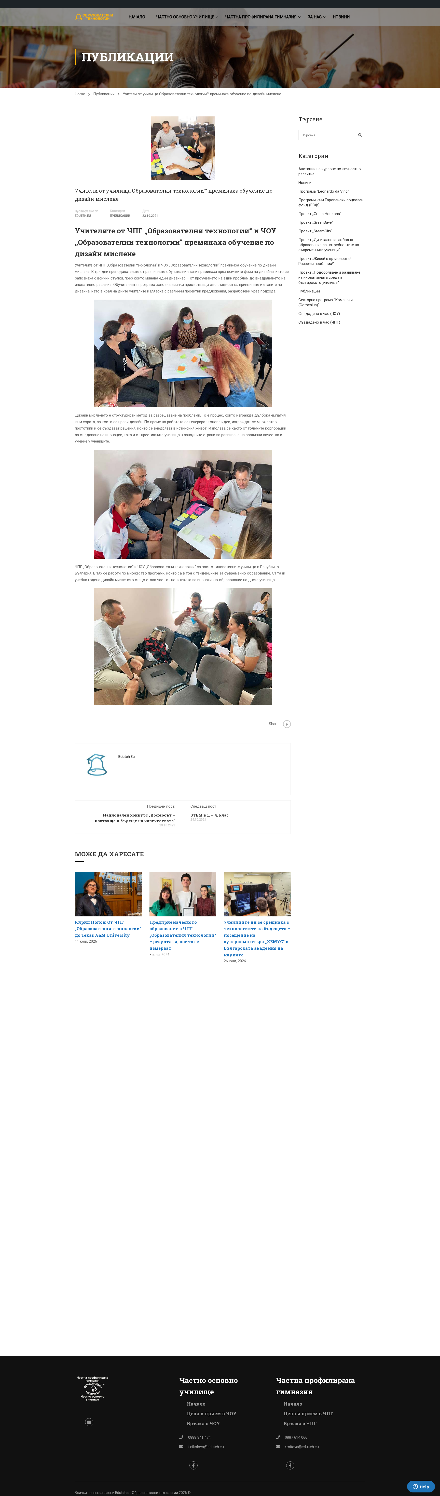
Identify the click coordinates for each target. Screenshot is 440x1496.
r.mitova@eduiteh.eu (302, 1447)
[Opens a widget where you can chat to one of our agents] (421, 1487)
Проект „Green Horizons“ (319, 213)
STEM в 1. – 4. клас (209, 815)
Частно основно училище (185, 17)
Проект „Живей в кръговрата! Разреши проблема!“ (324, 261)
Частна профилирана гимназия (261, 17)
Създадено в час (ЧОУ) (319, 313)
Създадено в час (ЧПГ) (319, 322)
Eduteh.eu (83, 216)
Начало (137, 17)
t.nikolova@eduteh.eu (206, 1447)
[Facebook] (287, 724)
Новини (341, 17)
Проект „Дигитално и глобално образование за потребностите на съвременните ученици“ (328, 244)
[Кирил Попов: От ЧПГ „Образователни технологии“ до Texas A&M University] (108, 893)
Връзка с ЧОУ (203, 1423)
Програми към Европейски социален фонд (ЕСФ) (330, 202)
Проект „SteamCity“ (315, 231)
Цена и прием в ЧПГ (308, 1413)
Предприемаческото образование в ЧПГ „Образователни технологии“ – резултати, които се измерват (182, 935)
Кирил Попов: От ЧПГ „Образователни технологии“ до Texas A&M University (108, 928)
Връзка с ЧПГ (300, 1423)
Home (80, 94)
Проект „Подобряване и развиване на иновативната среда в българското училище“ (329, 277)
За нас (315, 17)
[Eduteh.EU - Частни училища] (94, 17)
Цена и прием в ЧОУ (212, 1413)
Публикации (104, 94)
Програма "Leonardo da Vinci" (324, 191)
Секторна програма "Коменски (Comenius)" (325, 302)
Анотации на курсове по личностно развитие (329, 171)
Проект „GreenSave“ (315, 222)
